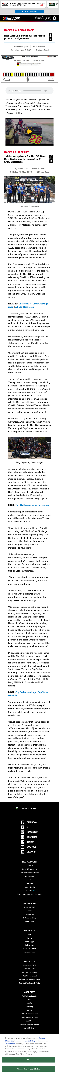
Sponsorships (29, 921)
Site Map (29, 883)
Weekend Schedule (29, 11)
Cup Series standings (26, 692)
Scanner (29, 938)
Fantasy (29, 934)
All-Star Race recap (24, 307)
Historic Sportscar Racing (29, 1024)
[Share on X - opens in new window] (50, 40)
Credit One (29, 1021)
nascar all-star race (19, 30)
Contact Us (29, 866)
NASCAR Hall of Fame (30, 1017)
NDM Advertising (29, 918)
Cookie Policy (30, 1041)
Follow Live (29, 945)
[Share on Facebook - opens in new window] (50, 36)
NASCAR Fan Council (29, 976)
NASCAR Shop (29, 952)
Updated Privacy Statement (29, 873)
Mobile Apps (29, 942)
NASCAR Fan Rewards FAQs (29, 983)
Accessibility (29, 876)
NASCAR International (30, 1014)
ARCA (29, 1003)
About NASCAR (29, 907)
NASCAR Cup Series (16, 152)
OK (28, 1060)
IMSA (29, 1000)
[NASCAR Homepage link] (29, 806)
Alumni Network (29, 1028)
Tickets (39, 18)
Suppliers (29, 880)
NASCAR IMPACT (29, 965)
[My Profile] (54, 18)
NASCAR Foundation (29, 972)
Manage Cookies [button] (30, 887)
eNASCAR (29, 1010)
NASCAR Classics (29, 949)
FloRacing (29, 1007)
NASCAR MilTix (29, 969)
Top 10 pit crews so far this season (32, 505)
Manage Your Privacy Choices (28, 1069)
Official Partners (29, 914)
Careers (29, 911)
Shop (48, 18)
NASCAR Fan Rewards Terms (29, 979)
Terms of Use (10, 1043)
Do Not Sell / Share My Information (29, 894)
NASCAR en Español (29, 996)
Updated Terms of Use (30, 869)
